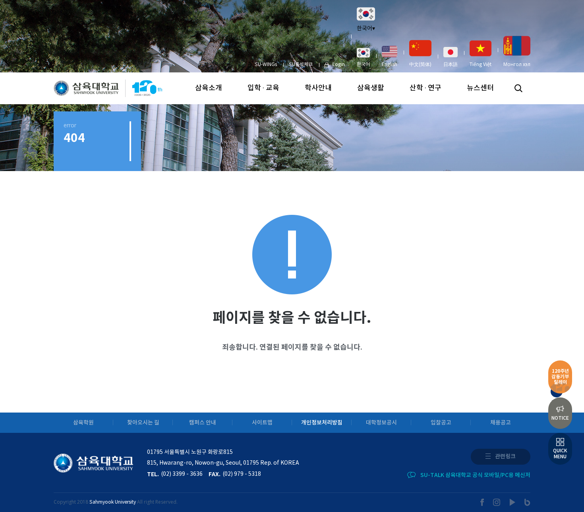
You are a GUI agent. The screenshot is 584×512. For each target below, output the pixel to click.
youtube (513, 502)
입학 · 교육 (263, 88)
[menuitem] (363, 57)
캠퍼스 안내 (202, 422)
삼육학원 (83, 422)
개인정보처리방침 (321, 422)
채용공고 (500, 422)
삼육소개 (208, 88)
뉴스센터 (480, 88)
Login (339, 64)
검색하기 (518, 88)
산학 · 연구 (425, 88)
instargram (497, 502)
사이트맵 (262, 422)
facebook (482, 502)
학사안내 (318, 88)
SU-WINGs (266, 64)
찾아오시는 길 (143, 422)
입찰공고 (441, 422)
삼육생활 (370, 88)
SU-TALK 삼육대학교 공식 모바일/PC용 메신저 (475, 475)
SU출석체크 (301, 64)
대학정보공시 (381, 422)
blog (527, 502)
